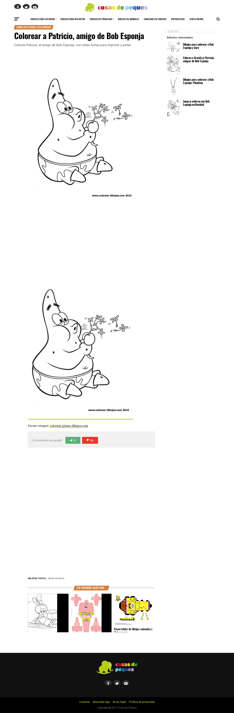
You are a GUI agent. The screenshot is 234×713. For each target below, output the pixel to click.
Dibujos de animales (128, 19)
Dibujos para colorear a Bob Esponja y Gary (198, 46)
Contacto (84, 702)
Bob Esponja (57, 578)
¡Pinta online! (196, 19)
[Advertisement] (91, 238)
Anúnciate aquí (101, 702)
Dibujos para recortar (72, 19)
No (92, 440)
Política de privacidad (142, 702)
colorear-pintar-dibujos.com (69, 426)
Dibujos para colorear (42, 19)
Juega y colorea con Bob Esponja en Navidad (196, 103)
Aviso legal (119, 702)
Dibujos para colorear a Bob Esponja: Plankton (198, 81)
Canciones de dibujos (155, 19)
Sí (74, 440)
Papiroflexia (177, 19)
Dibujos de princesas (101, 19)
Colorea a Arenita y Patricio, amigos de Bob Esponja (198, 59)
